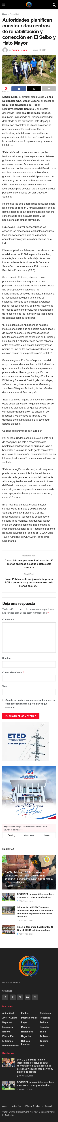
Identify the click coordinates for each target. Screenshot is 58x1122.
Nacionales (27, 1031)
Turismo (44, 1040)
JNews (12, 1111)
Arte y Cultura (9, 1017)
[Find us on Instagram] (20, 997)
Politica (44, 1022)
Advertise (16, 1105)
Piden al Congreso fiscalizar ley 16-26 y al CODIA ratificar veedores (35, 928)
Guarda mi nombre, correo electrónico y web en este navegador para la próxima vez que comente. (30, 703)
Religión (44, 1026)
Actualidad (14, 14)
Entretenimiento (10, 1045)
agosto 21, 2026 (25, 934)
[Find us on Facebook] (5, 997)
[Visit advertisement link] (29, 792)
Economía (7, 1026)
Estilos (24, 1012)
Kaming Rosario (19, 49)
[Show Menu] (3, 4)
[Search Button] (54, 4)
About (5, 1105)
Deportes (7, 1022)
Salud (43, 1031)
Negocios (26, 1036)
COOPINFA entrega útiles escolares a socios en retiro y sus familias (35, 895)
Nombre (7, 658)
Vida (42, 1045)
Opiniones (45, 1012)
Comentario (9, 619)
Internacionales (29, 1017)
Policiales (45, 1017)
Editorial (6, 1031)
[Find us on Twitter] (13, 997)
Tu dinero (45, 1036)
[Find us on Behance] (27, 997)
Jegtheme (9, 1114)
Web (4, 686)
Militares (25, 1026)
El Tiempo (7, 1040)
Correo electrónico (13, 672)
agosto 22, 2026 (13, 886)
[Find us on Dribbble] (35, 997)
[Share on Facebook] (18, 88)
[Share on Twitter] (34, 88)
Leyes (24, 1022)
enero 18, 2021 (39, 49)
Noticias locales (25, 1042)
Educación (8, 1036)
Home (4, 14)
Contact (48, 1105)
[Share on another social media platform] (49, 88)
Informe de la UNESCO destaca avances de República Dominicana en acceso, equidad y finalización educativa (35, 912)
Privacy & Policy (32, 1105)
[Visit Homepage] (29, 5)
